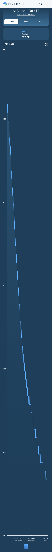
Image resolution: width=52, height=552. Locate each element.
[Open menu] (48, 4)
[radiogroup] (26, 22)
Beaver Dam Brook (26, 14)
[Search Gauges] (41, 4)
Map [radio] (26, 21)
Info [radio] (41, 21)
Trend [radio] (11, 21)
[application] (26, 296)
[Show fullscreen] (46, 44)
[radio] (26, 546)
